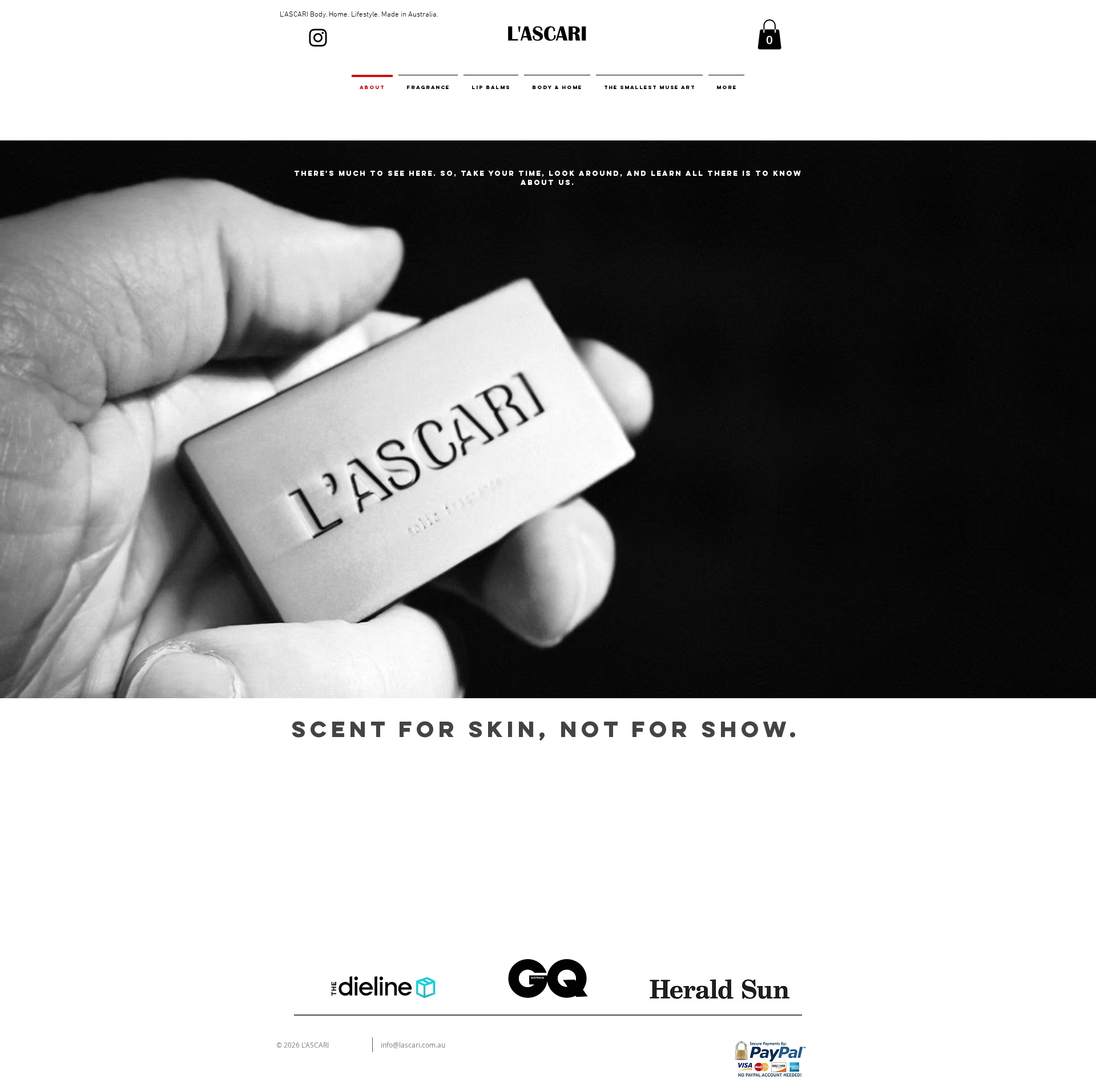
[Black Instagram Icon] (318, 38)
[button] (769, 34)
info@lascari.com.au (413, 1044)
